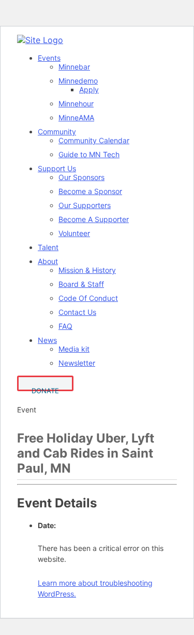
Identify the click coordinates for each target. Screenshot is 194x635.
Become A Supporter (93, 219)
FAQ (65, 326)
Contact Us (77, 312)
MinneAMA (76, 117)
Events (49, 57)
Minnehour (76, 103)
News (47, 340)
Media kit (73, 348)
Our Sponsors (81, 177)
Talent (48, 247)
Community (57, 131)
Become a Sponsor (90, 191)
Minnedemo (78, 80)
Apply (89, 89)
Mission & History (87, 270)
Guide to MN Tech (89, 154)
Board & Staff (81, 284)
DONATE (45, 388)
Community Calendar (93, 140)
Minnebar (74, 66)
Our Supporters (84, 205)
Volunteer (74, 233)
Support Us (57, 168)
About (48, 261)
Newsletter (76, 362)
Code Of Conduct (88, 298)
